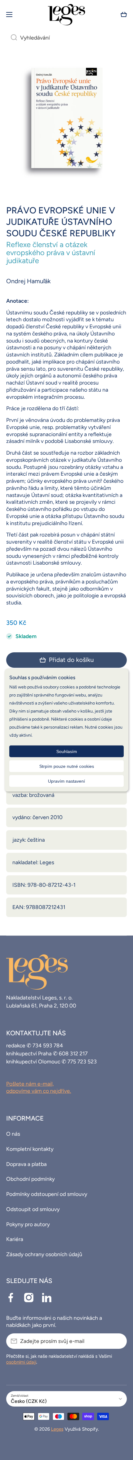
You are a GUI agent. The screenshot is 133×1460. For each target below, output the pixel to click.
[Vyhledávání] (11, 37)
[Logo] (66, 14)
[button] (124, 14)
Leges (57, 1429)
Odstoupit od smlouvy (33, 1209)
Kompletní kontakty (30, 1149)
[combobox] (66, 37)
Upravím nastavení (66, 780)
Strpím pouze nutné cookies (66, 766)
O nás (13, 1133)
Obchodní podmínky (30, 1179)
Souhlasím (66, 751)
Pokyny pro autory (28, 1224)
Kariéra (14, 1239)
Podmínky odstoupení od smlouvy (46, 1194)
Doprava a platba (26, 1164)
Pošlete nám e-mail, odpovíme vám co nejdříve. (38, 1087)
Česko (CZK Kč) (29, 1401)
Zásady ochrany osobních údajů (44, 1254)
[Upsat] (119, 1341)
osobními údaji (21, 1362)
